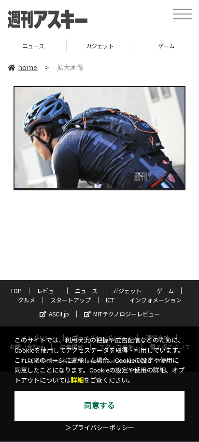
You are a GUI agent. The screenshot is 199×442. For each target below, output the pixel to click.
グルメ (26, 300)
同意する (99, 405)
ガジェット (70, 46)
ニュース (86, 290)
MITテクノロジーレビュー (126, 314)
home (27, 67)
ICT (110, 300)
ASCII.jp (59, 314)
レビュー (48, 290)
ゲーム (136, 46)
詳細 (77, 380)
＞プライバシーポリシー (99, 427)
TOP (16, 290)
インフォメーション (155, 300)
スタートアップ (70, 300)
